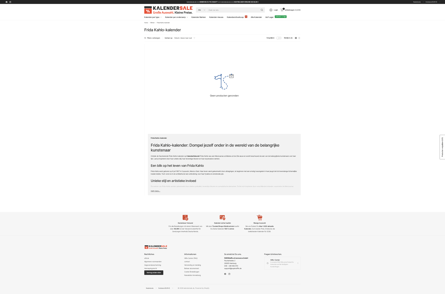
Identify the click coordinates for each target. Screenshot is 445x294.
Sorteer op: (169, 38)
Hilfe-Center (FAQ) (190, 258)
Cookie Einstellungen (191, 272)
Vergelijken (270, 38)
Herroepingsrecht (150, 268)
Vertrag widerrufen (154, 273)
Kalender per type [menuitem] (151, 17)
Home (146, 22)
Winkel (152, 22)
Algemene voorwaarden (153, 262)
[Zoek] (262, 10)
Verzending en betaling (192, 265)
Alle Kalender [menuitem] (256, 17)
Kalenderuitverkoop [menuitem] (235, 17)
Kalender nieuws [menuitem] (216, 17)
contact (187, 262)
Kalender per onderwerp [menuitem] (175, 17)
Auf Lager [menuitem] (269, 17)
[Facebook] (6, 2)
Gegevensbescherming (152, 265)
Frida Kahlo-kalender (163, 22)
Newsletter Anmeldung (192, 275)
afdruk (146, 258)
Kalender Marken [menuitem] (198, 17)
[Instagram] (10, 2)
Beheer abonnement (191, 268)
